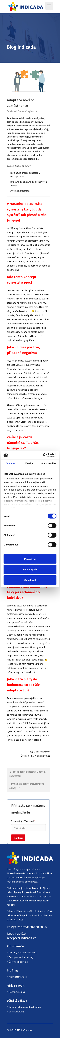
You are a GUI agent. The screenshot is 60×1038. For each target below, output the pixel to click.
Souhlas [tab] (10, 463)
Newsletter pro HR (18, 976)
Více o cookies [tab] (48, 463)
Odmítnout (30, 580)
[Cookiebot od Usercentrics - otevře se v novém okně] (43, 455)
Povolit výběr (30, 569)
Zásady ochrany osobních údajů (25, 1007)
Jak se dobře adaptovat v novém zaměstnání (27, 773)
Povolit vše (30, 558)
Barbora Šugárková (27, 111)
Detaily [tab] (29, 463)
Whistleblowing (16, 1011)
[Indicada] (26, 6)
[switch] (52, 525)
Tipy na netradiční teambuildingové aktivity (26, 785)
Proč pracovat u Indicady (21, 957)
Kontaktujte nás (17, 991)
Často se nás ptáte (18, 961)
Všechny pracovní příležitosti (23, 952)
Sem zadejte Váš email (23, 820)
